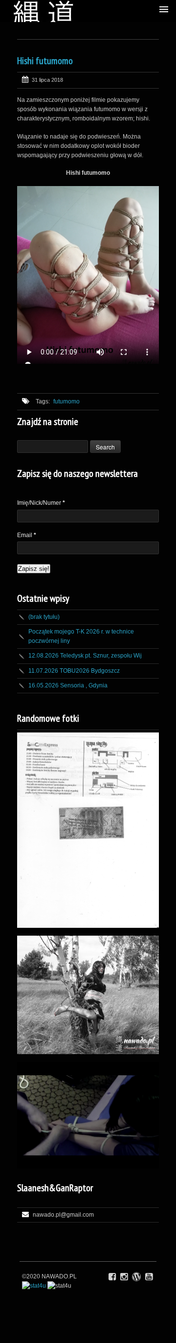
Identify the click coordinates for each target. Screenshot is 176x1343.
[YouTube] (149, 1277)
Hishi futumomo (45, 60)
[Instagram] (124, 1277)
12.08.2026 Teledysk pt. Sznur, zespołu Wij (85, 655)
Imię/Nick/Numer (41, 502)
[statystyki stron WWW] (34, 1285)
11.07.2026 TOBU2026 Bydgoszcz (74, 670)
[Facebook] (112, 1277)
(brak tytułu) (44, 616)
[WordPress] (136, 1277)
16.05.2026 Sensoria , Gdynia (68, 685)
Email (26, 535)
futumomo (66, 401)
